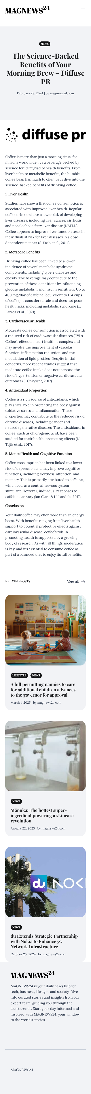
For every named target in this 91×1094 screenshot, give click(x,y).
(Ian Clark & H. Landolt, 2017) (57, 496)
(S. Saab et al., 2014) (54, 242)
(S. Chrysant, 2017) (37, 381)
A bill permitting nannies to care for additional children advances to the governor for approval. (43, 689)
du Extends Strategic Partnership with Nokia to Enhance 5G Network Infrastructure (44, 941)
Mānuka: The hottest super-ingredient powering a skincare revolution (42, 815)
